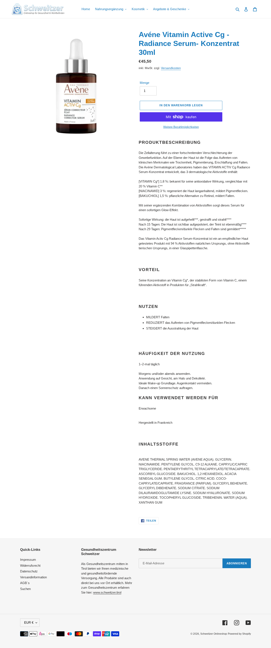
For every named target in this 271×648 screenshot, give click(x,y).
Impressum (28, 559)
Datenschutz (29, 571)
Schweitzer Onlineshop (213, 633)
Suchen (25, 589)
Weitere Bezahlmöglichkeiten (181, 127)
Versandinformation (33, 577)
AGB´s (25, 583)
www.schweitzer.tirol (107, 592)
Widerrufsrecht (30, 565)
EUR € (28, 622)
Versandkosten (171, 68)
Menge (144, 82)
